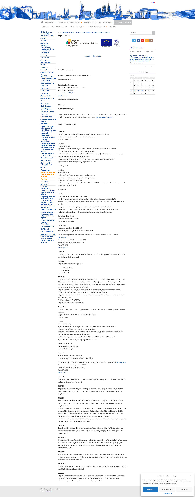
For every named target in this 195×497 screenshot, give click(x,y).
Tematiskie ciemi (47, 158)
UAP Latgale (45, 93)
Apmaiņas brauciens (136, 63)
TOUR (43, 167)
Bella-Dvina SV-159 (47, 231)
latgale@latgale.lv (69, 93)
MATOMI (44, 41)
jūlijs (132, 75)
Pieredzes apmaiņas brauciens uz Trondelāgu (48, 222)
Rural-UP (44, 70)
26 (138, 90)
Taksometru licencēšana (96, 27)
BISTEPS (44, 38)
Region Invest (45, 170)
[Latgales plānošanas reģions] (97, 10)
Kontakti (113, 27)
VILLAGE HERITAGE (47, 226)
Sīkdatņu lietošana (167, 493)
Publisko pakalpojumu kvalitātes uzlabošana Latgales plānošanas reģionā (48, 190)
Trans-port (45, 184)
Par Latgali (49, 22)
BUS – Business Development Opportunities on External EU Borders (47, 108)
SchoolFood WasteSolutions (46, 61)
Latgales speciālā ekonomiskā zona (54, 27)
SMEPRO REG (45, 91)
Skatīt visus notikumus (149, 66)
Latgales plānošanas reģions (69, 22)
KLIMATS (44, 55)
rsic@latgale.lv (63, 237)
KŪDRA (43, 65)
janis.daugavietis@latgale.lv (105, 117)
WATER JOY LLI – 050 (48, 234)
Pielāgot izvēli (184, 489)
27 (142, 90)
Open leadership (46, 117)
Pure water (44, 103)
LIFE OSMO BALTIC (47, 72)
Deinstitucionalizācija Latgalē (48, 120)
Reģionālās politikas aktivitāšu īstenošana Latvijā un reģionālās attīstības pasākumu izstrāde (48, 147)
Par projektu (97, 56)
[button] (191, 476)
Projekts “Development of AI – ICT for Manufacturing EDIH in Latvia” (48, 77)
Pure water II (45, 88)
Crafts (43, 101)
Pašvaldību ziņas (76, 27)
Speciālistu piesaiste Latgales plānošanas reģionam (93, 32)
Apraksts (87, 56)
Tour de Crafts (46, 96)
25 (134, 90)
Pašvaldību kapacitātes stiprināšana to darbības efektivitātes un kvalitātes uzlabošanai (48, 48)
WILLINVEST (45, 124)
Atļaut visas (150, 489)
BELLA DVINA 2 (46, 160)
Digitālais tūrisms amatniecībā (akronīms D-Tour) (47, 34)
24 (131, 90)
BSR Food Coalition (47, 83)
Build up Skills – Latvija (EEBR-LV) (46, 164)
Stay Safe (44, 67)
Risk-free (44, 114)
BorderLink (45, 58)
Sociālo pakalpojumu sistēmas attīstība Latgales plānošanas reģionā (48, 215)
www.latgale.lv (63, 95)
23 (153, 88)
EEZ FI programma (47, 98)
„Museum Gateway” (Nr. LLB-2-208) (47, 154)
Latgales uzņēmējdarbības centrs (97, 22)
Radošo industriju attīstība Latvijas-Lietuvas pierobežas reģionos (47, 239)
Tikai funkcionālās (167, 489)
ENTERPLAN (45, 229)
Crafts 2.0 (44, 85)
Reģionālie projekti (122, 22)
